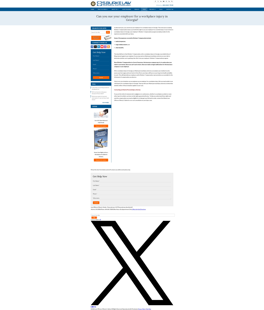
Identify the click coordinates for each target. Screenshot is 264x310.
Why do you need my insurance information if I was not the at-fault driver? (100, 97)
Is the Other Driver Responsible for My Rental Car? (100, 88)
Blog (161, 9)
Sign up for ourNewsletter (96, 37)
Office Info (135, 209)
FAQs (144, 9)
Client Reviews (126, 9)
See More (104, 102)
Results (137, 9)
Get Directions (142, 209)
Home (92, 9)
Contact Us (169, 9)
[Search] (171, 1)
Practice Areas (102, 9)
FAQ (93, 84)
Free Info (152, 9)
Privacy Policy (141, 309)
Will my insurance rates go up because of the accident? (98, 92)
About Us (114, 9)
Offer (94, 106)
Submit (101, 77)
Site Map (148, 309)
